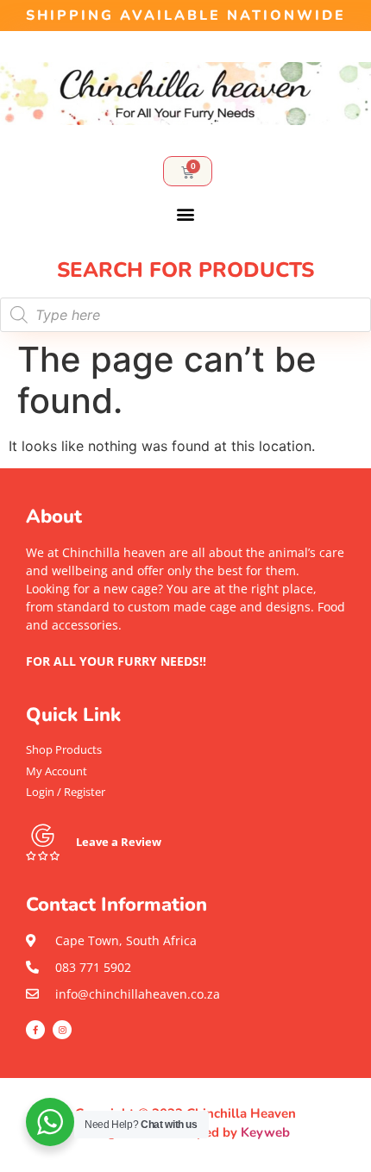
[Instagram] (62, 1029)
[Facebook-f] (35, 1029)
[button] (186, 214)
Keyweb (265, 1132)
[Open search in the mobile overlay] (185, 315)
